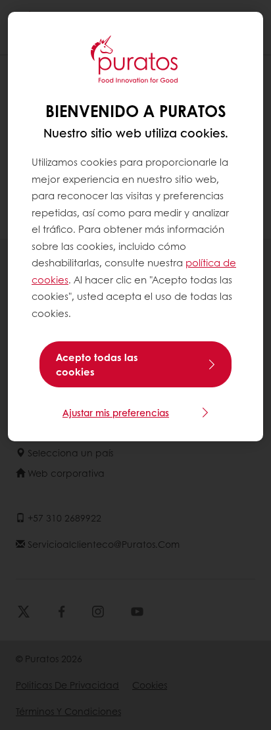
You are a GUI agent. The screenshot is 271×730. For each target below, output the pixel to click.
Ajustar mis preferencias (115, 412)
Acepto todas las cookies (97, 364)
